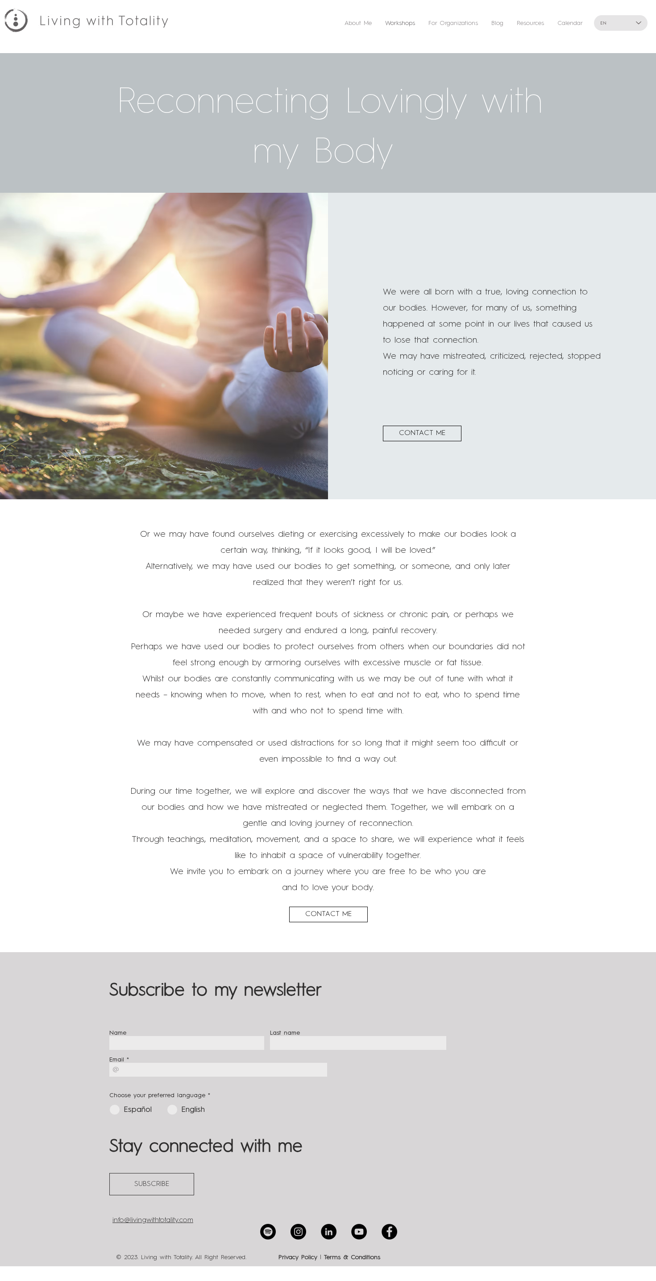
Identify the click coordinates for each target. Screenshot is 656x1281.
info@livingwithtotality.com (152, 1220)
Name (117, 1033)
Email (116, 1060)
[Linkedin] (328, 1232)
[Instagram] (298, 1232)
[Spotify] (268, 1232)
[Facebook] (389, 1232)
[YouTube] (359, 1232)
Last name (285, 1033)
